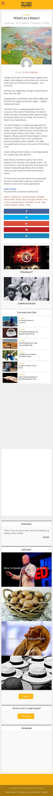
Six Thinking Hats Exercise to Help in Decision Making (26, 673)
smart (38, 202)
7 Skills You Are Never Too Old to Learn (27, 355)
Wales (22, 205)
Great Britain (10, 199)
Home (8, 792)
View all (25, 696)
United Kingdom (11, 205)
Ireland (40, 199)
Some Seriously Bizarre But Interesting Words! (28, 378)
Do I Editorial (23, 23)
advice (7, 197)
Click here (25, 716)
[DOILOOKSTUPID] (26, 5)
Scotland (30, 202)
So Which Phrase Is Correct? (26, 321)
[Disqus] (26, 416)
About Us (14, 792)
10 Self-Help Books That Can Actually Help (28, 344)
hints (19, 199)
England (41, 197)
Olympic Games (18, 202)
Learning (26, 15)
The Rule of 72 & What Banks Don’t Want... (26, 604)
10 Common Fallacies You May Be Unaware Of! (28, 333)
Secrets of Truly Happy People (26, 638)
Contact (44, 792)
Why (28, 205)
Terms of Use (36, 792)
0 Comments (35, 23)
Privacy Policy (24, 792)
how (25, 199)
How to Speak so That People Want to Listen (26, 569)
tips (44, 202)
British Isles (16, 197)
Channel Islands (30, 197)
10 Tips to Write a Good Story (27, 366)
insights (32, 199)
